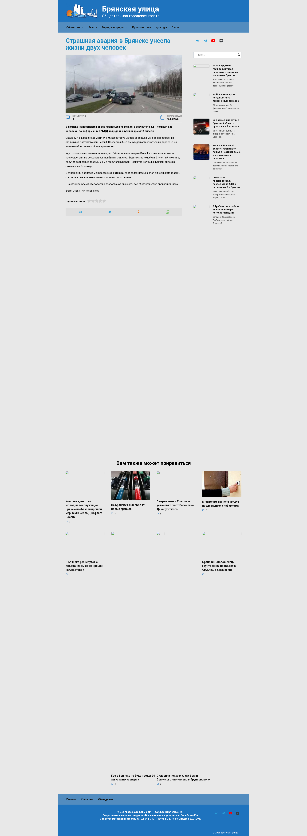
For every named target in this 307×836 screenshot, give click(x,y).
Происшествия (141, 27)
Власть (92, 27)
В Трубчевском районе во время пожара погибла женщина (226, 209)
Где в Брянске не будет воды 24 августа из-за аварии (133, 777)
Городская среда (113, 27)
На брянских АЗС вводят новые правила (128, 506)
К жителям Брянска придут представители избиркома (220, 503)
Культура (161, 27)
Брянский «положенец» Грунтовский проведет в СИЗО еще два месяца (219, 565)
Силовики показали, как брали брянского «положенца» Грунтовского (183, 777)
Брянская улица (130, 8)
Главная (71, 799)
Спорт (175, 27)
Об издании (105, 799)
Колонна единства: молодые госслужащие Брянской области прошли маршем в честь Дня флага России (84, 509)
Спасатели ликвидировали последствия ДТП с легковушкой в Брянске (226, 182)
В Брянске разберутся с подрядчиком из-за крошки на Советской (84, 565)
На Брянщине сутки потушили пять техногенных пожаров (226, 97)
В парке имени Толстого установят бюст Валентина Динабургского (175, 505)
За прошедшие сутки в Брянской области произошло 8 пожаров (226, 123)
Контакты (87, 799)
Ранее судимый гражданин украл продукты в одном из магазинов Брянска (225, 70)
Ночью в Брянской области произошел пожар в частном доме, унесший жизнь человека (226, 152)
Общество (73, 27)
